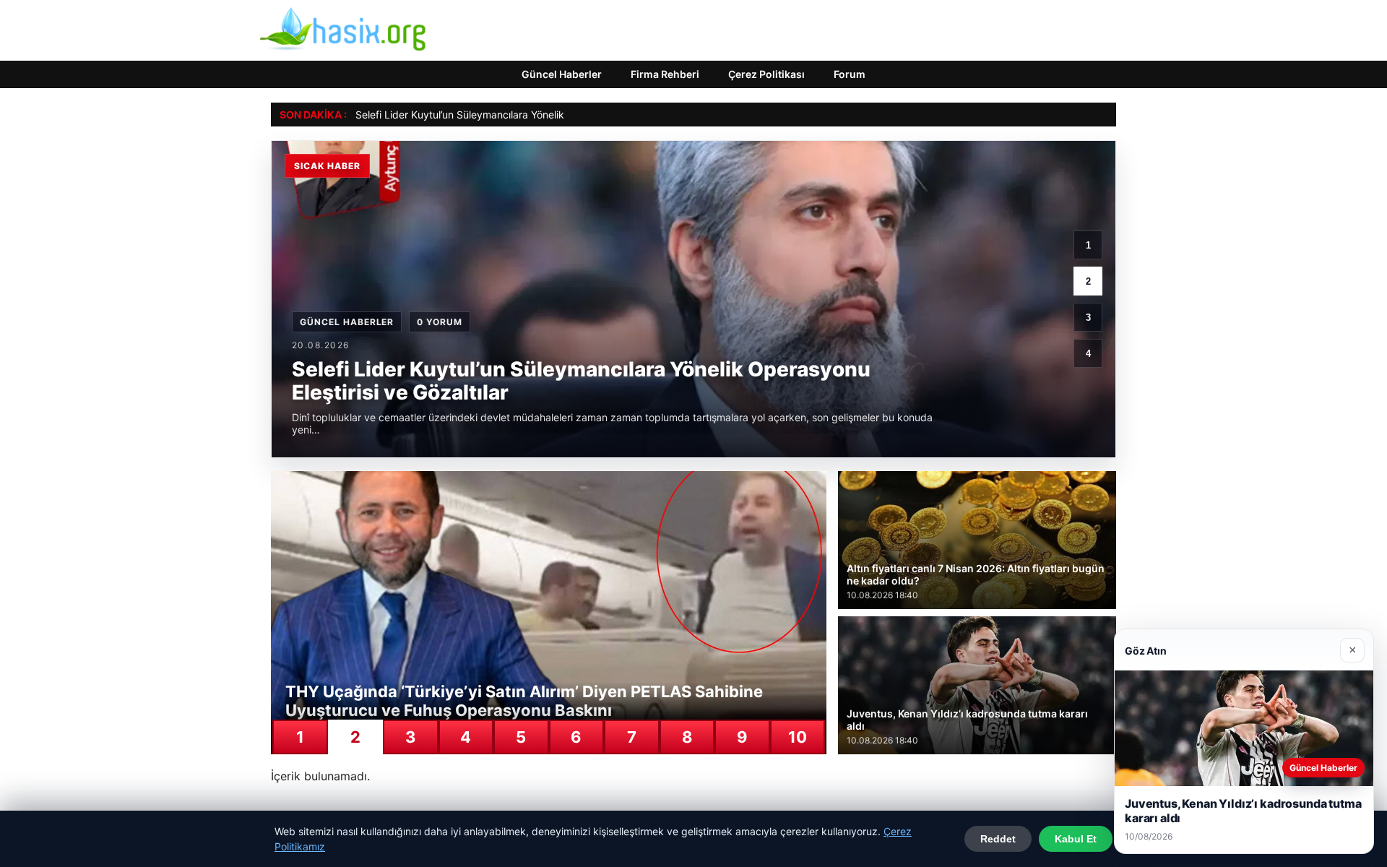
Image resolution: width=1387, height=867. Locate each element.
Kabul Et (1076, 839)
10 (797, 737)
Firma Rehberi (665, 74)
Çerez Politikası (766, 74)
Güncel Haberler (562, 74)
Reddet (998, 839)
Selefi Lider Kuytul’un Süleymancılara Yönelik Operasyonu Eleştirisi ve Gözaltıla (539, 114)
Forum (849, 74)
